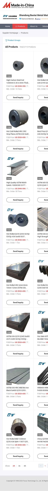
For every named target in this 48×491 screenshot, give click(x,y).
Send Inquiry (18, 97)
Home (7, 26)
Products (21, 26)
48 (25, 466)
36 (19, 466)
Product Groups (13, 40)
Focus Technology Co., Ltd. (32, 481)
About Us (33, 26)
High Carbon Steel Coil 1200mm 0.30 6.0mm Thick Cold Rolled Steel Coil (17, 83)
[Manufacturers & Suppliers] (19, 5)
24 (14, 466)
